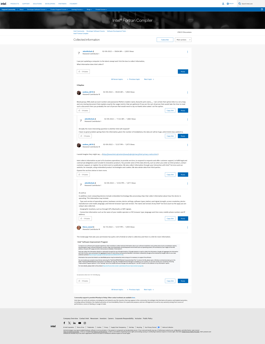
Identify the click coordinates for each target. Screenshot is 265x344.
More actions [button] (181, 39)
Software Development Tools (116, 31)
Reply (183, 71)
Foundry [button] (73, 3)
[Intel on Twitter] (69, 323)
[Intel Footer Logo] (53, 326)
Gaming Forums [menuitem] (77, 9)
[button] (187, 52)
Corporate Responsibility (124, 318)
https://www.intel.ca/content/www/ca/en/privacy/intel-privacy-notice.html (130, 154)
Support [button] (26, 3)
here (133, 297)
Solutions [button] (37, 3)
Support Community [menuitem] (8, 9)
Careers (111, 318)
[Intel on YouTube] (79, 323)
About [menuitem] (21, 9)
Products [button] (15, 3)
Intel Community (78, 31)
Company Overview (70, 318)
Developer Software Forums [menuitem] (36, 9)
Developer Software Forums (96, 31)
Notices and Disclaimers (100, 332)
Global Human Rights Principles (190, 332)
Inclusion (138, 318)
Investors (103, 318)
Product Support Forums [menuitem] (58, 9)
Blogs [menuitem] (89, 9)
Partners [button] (62, 3)
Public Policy (147, 318)
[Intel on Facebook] (64, 323)
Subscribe (165, 39)
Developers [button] (50, 3)
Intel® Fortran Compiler (80, 33)
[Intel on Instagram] (85, 323)
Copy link (170, 110)
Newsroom (94, 318)
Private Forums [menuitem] (100, 9)
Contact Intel (84, 318)
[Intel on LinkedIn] (74, 323)
